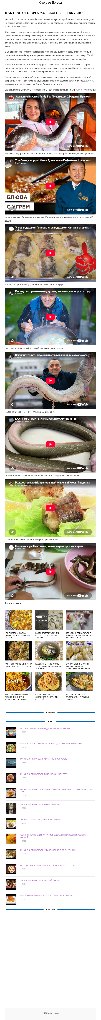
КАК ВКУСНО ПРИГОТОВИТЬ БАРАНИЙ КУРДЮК (40, 880)
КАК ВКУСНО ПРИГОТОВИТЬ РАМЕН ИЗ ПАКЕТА (40, 804)
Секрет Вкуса (50, 3)
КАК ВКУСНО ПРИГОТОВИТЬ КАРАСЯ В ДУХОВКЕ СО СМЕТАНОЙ (47, 850)
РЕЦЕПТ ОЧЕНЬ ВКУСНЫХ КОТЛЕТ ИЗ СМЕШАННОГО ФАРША (46, 895)
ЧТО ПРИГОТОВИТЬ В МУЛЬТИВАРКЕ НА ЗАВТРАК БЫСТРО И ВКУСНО (49, 865)
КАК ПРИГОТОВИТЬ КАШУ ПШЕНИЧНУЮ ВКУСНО (40, 819)
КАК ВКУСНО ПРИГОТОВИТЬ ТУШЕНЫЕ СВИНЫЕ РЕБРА (43, 774)
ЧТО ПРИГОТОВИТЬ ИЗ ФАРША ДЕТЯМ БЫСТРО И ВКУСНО (45, 728)
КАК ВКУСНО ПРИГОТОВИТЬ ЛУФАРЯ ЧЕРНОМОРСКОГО (43, 759)
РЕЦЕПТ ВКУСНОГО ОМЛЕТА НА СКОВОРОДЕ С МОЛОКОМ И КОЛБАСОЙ (51, 743)
